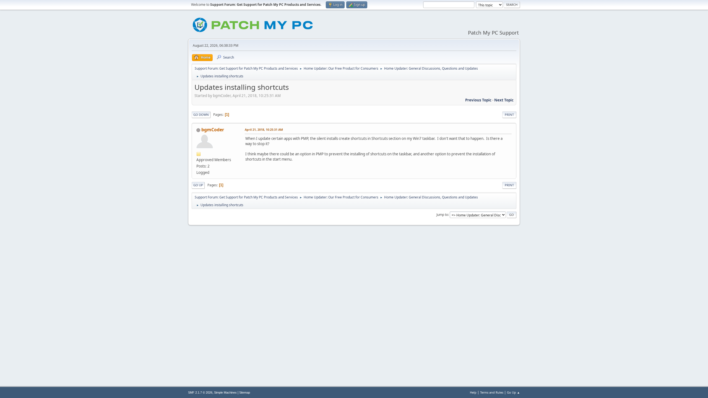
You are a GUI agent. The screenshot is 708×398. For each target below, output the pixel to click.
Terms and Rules (491, 392)
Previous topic (478, 100)
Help (473, 392)
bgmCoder (212, 130)
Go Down (201, 114)
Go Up (198, 185)
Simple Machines (225, 392)
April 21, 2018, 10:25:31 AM (264, 129)
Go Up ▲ (513, 392)
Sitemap (244, 392)
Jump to (442, 214)
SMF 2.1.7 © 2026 (200, 392)
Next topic (504, 100)
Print (509, 114)
